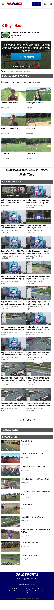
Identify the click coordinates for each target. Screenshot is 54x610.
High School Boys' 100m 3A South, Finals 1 (36, 479)
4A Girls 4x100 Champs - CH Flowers (33, 466)
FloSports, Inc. (32, 579)
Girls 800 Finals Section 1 (29, 555)
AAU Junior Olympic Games (34, 205)
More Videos (27, 420)
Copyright (25, 579)
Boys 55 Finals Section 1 (29, 542)
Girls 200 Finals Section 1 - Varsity (32, 454)
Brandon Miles (16, 35)
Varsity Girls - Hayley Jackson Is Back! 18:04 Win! (36, 493)
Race (28, 71)
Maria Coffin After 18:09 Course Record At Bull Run (35, 531)
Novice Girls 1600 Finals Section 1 (32, 517)
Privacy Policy (25, 589)
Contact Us (15, 589)
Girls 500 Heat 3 (26, 441)
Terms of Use (36, 589)
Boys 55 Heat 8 (26, 504)
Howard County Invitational (25, 32)
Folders (4, 82)
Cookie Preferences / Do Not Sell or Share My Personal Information (26, 592)
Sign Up (37, 4)
